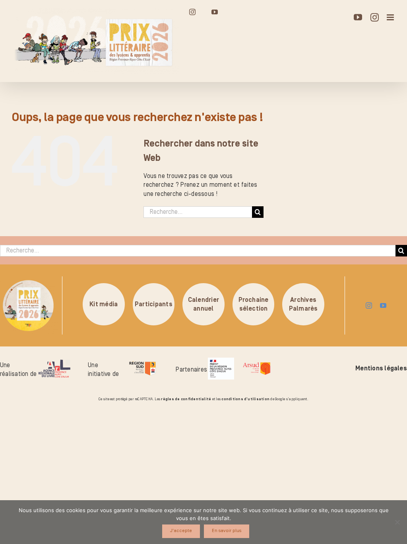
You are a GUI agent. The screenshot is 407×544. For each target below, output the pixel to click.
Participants (153, 304)
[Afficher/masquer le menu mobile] (391, 17)
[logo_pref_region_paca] (221, 360)
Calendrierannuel (203, 304)
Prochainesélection (253, 304)
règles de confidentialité (186, 399)
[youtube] (383, 305)
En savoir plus (226, 530)
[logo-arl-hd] (54, 362)
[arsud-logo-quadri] (256, 363)
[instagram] (369, 305)
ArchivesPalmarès (303, 304)
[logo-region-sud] (142, 361)
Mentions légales (381, 368)
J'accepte (181, 530)
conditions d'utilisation (245, 399)
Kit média (103, 304)
